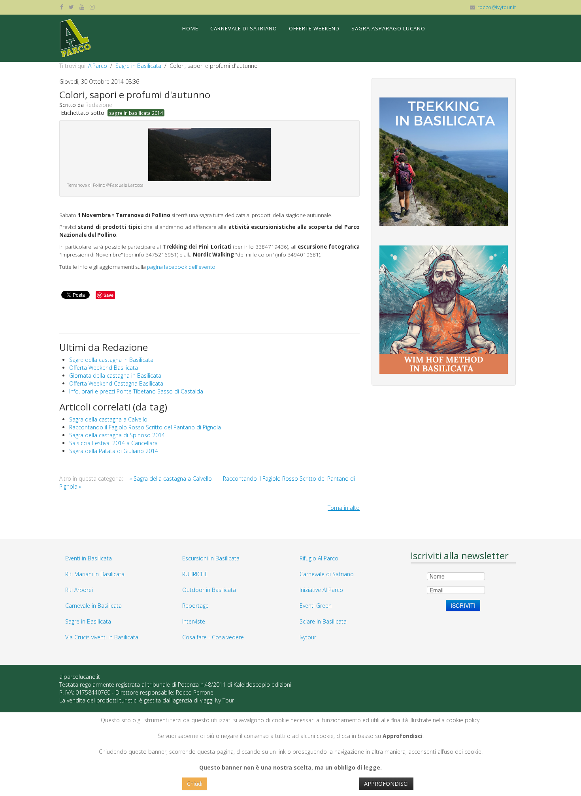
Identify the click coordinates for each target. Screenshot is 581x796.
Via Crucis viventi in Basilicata (101, 637)
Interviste (193, 621)
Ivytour (308, 637)
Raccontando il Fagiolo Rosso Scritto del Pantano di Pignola (145, 427)
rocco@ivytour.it (496, 7)
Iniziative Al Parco (321, 590)
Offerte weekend (314, 28)
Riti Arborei (79, 590)
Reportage (195, 605)
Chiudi (194, 783)
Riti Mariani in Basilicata (94, 574)
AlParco (97, 65)
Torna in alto (344, 507)
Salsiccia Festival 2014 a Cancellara (113, 443)
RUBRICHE (195, 574)
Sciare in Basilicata (323, 621)
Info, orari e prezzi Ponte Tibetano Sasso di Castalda (136, 391)
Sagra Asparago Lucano (388, 28)
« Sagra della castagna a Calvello (170, 478)
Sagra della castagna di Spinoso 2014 (117, 435)
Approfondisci (386, 783)
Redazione (98, 105)
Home (190, 28)
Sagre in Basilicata (138, 65)
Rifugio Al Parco (319, 558)
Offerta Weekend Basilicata (103, 367)
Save (108, 295)
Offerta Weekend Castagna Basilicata (116, 383)
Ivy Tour (224, 700)
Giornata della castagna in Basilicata (115, 375)
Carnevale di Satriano (243, 28)
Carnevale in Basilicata (93, 605)
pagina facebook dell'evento (181, 266)
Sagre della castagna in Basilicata (111, 359)
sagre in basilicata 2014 (136, 113)
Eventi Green (316, 605)
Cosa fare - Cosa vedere (213, 637)
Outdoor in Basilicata (209, 590)
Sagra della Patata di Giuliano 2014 (113, 451)
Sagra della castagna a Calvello (108, 419)
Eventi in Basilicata (88, 558)
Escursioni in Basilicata (211, 558)
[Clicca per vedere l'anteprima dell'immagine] (209, 153)
